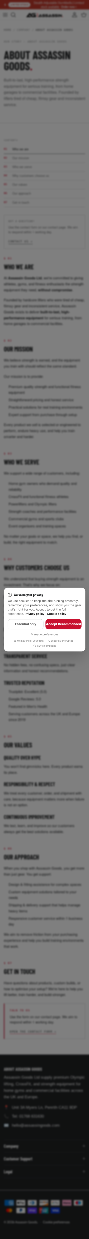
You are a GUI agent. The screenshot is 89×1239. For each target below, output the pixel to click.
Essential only (25, 624)
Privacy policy (34, 614)
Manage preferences (44, 634)
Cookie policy (56, 614)
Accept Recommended (63, 624)
